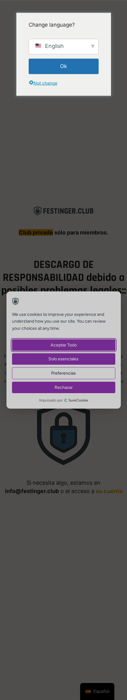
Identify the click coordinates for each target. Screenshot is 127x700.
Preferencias (63, 373)
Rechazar (63, 387)
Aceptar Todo (63, 345)
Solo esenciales (63, 359)
